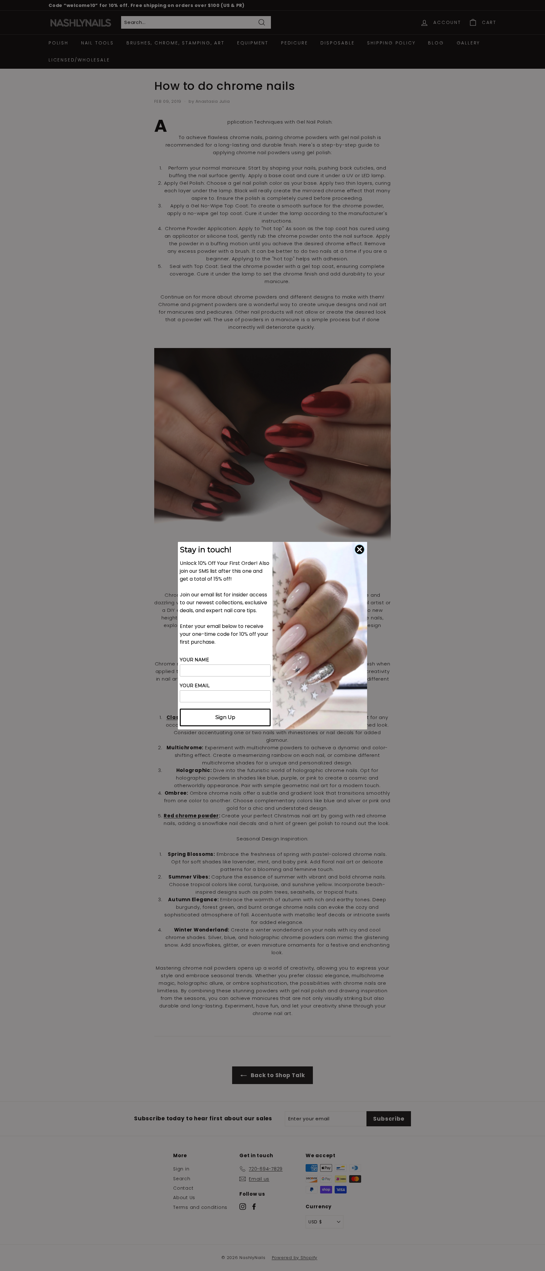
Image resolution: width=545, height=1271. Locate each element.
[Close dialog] (360, 549)
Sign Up (225, 717)
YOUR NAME (194, 660)
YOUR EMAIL (195, 685)
